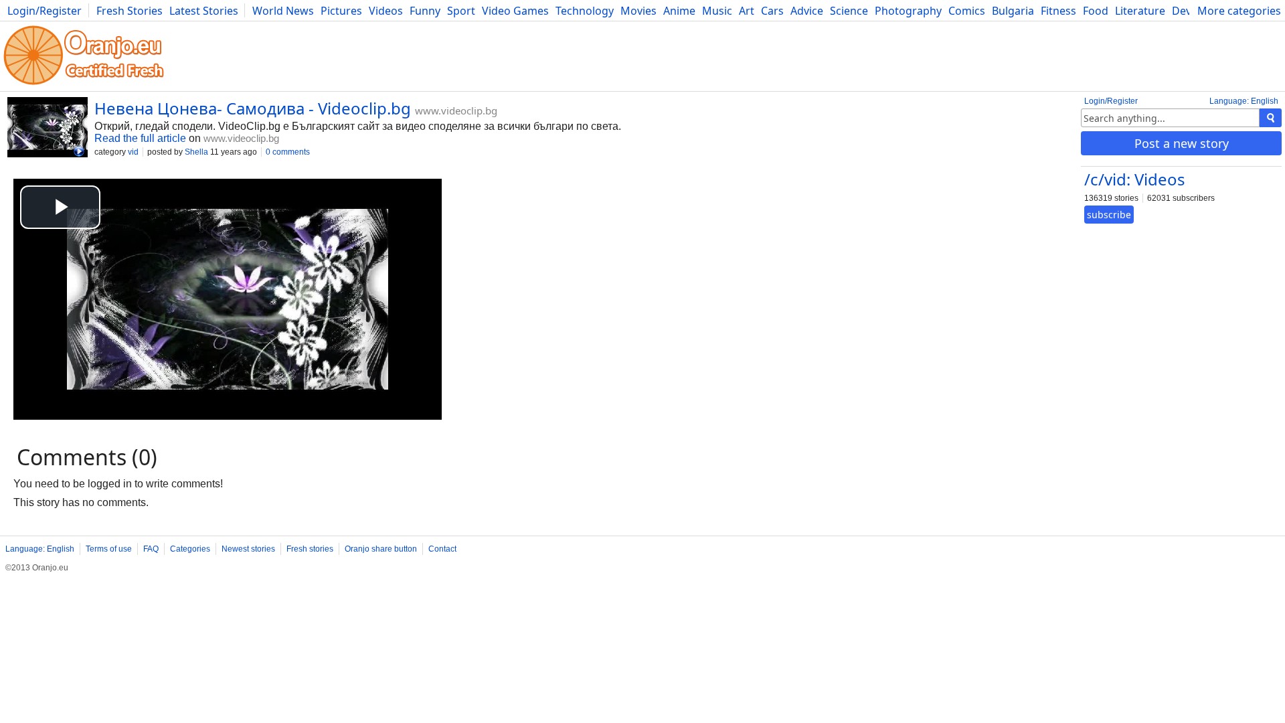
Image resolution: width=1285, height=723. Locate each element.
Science (849, 10)
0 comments (288, 152)
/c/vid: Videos (1134, 179)
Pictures (341, 10)
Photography (908, 10)
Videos (386, 10)
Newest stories (248, 549)
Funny (425, 10)
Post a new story (1181, 143)
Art (746, 10)
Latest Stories (203, 10)
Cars (772, 10)
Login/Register (44, 10)
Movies (638, 10)
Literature (1140, 10)
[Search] (1271, 117)
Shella (196, 152)
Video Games (515, 10)
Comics (966, 10)
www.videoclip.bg (456, 110)
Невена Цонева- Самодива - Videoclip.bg (252, 108)
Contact (442, 549)
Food (1095, 10)
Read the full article (140, 138)
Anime (679, 10)
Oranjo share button (381, 549)
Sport (461, 10)
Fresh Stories (129, 10)
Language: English (1243, 101)
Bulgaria (1013, 10)
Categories (190, 549)
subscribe (1109, 214)
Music (717, 10)
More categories (1239, 10)
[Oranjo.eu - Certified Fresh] (83, 84)
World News (283, 10)
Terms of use (109, 549)
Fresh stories (309, 549)
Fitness (1058, 10)
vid (133, 152)
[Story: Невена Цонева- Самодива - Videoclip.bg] (47, 128)
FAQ (151, 549)
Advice (806, 10)
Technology (584, 10)
